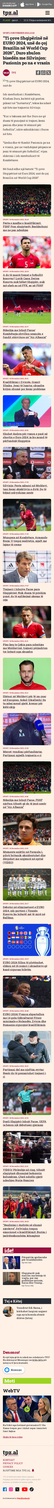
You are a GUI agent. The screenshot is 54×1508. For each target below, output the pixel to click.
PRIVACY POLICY (13, 1463)
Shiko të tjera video (12, 1437)
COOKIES (8, 1466)
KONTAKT (9, 1460)
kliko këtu (37, 1360)
